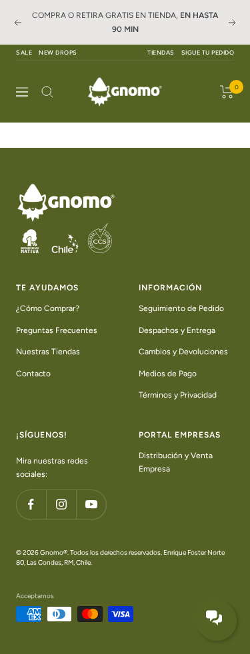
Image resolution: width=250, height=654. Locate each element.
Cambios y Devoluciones (183, 351)
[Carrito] (227, 92)
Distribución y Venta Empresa (176, 462)
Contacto (33, 373)
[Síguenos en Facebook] (31, 504)
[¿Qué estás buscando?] (47, 92)
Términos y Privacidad (178, 395)
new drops (58, 52)
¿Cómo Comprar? (47, 308)
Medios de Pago (168, 373)
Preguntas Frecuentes (56, 330)
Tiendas (161, 52)
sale (24, 52)
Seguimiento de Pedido (181, 308)
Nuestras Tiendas (48, 351)
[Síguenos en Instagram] (61, 504)
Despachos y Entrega (177, 330)
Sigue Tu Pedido (208, 52)
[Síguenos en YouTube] (91, 504)
